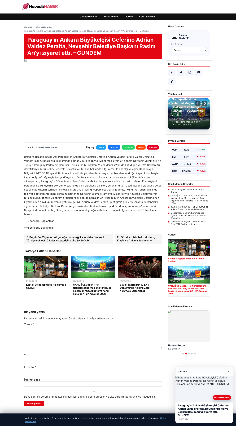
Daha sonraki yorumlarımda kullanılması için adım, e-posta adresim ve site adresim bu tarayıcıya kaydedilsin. (90, 396)
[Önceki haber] (198, 103)
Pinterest (153, 147)
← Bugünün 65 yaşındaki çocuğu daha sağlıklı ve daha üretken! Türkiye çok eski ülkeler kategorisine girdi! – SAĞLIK (65, 239)
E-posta (30, 367)
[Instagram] (189, 72)
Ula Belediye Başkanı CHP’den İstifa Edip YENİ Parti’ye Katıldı (187, 222)
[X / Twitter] (180, 72)
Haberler (28, 27)
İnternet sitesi (32, 379)
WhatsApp (128, 147)
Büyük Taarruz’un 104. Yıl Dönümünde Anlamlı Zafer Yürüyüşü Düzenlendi (189, 208)
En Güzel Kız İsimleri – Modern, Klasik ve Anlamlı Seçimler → (136, 239)
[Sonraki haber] (204, 103)
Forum (129, 16)
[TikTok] (171, 81)
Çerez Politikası (147, 16)
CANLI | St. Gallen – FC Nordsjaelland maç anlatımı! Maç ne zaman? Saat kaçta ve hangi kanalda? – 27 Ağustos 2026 (189, 199)
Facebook (113, 147)
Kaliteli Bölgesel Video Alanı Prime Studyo (187, 190)
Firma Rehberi (111, 16)
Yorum (29, 324)
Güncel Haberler (89, 16)
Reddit (141, 147)
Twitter (101, 147)
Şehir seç (177, 44)
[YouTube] (198, 72)
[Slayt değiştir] (183, 354)
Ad (27, 354)
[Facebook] (171, 72)
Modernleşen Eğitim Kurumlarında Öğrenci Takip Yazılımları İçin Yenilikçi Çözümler (188, 215)
